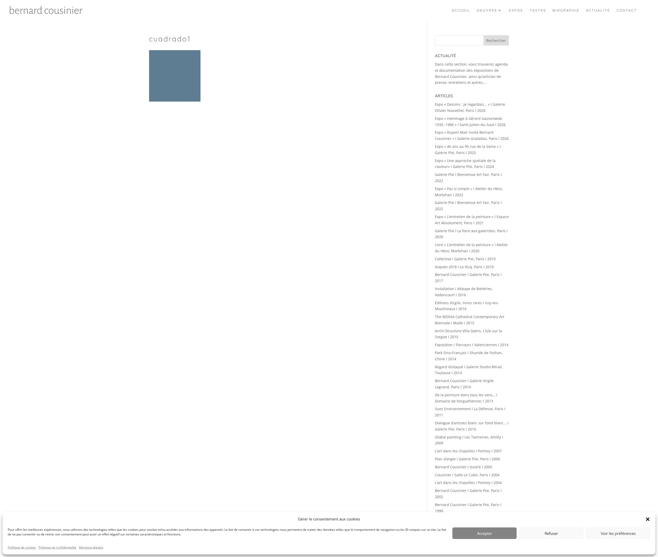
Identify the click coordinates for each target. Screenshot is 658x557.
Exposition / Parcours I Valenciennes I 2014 (471, 344)
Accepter (484, 533)
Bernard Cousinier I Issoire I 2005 (463, 466)
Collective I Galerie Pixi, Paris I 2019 (465, 258)
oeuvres (487, 10)
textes (538, 10)
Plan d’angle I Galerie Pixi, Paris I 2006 (467, 458)
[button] (647, 519)
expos (516, 10)
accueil (461, 10)
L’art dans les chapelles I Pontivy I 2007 (468, 450)
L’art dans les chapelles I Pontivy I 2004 (468, 482)
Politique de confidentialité (57, 547)
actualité (598, 10)
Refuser (551, 533)
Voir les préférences (618, 533)
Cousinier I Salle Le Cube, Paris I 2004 (467, 474)
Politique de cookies (22, 547)
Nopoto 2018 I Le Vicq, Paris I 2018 (464, 266)
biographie (566, 10)
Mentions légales (91, 547)
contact (627, 10)
